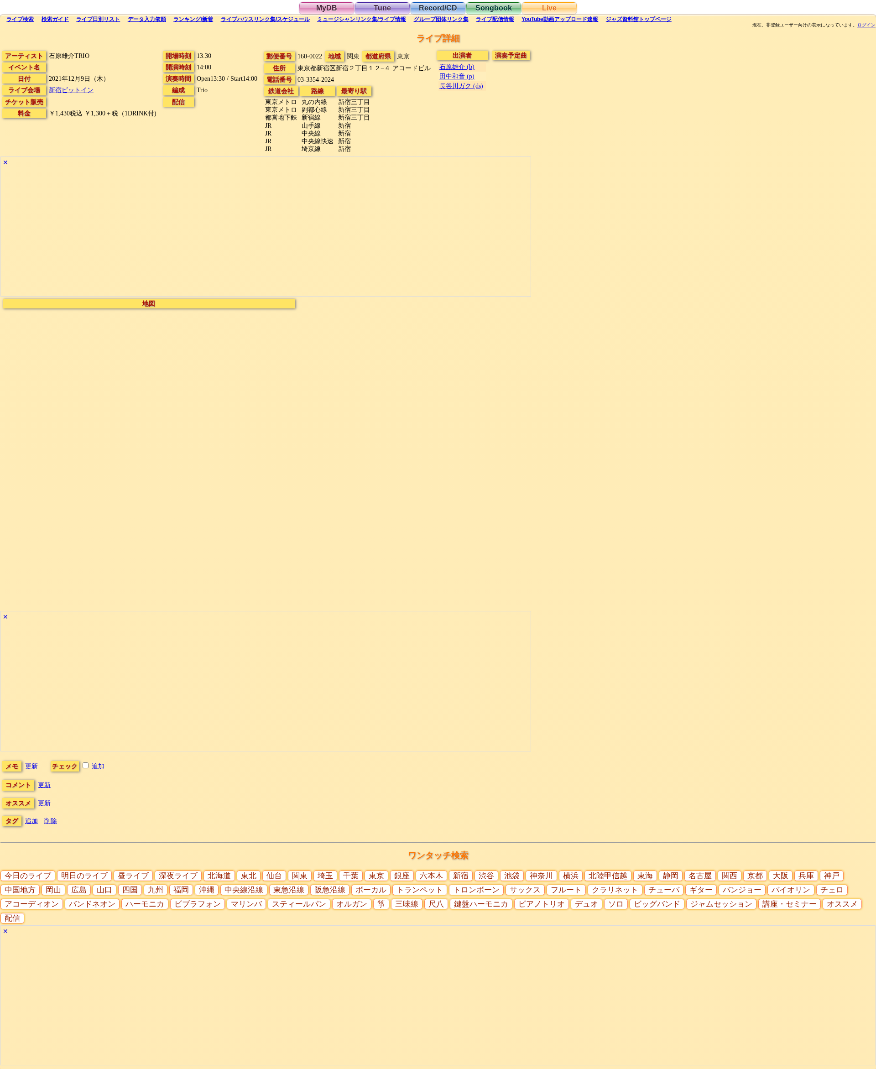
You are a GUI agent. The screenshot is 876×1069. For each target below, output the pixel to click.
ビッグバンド (657, 904)
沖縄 (206, 890)
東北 (248, 875)
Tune (382, 8)
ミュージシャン (361, 19)
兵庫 (806, 875)
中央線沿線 (243, 890)
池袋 (512, 875)
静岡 (670, 875)
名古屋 (700, 875)
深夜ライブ (178, 875)
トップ (639, 19)
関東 (300, 875)
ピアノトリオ (541, 904)
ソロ (616, 904)
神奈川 (541, 875)
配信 (495, 19)
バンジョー (742, 890)
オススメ (842, 904)
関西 (729, 875)
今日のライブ (28, 875)
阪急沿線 (329, 890)
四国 (130, 890)
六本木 (431, 875)
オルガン (351, 904)
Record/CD (438, 8)
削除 (50, 820)
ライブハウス (265, 19)
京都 (755, 875)
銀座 (402, 875)
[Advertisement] (266, 232)
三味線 (406, 904)
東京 (376, 875)
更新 (31, 766)
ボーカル (370, 890)
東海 (645, 875)
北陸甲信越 (608, 875)
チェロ (832, 890)
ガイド (55, 19)
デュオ (586, 904)
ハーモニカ (144, 904)
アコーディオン (32, 904)
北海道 (219, 875)
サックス (525, 890)
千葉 (351, 875)
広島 (79, 890)
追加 (98, 766)
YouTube (559, 19)
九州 (155, 890)
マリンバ (246, 904)
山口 (104, 890)
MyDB (326, 8)
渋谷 (486, 875)
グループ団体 (441, 19)
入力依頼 (147, 19)
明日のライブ (84, 875)
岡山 (53, 890)
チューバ (663, 890)
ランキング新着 (193, 19)
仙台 (274, 875)
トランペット (419, 890)
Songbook (493, 8)
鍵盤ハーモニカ (481, 904)
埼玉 (325, 875)
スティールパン (299, 904)
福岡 (181, 890)
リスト (98, 19)
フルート (566, 890)
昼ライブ (133, 875)
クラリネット (615, 890)
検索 (20, 19)
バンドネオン (92, 904)
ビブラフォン (197, 904)
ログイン (866, 25)
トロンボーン (476, 890)
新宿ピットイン (71, 90)
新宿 (461, 875)
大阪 (780, 875)
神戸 (832, 875)
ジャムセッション (721, 904)
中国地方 (20, 890)
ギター (701, 890)
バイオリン (791, 890)
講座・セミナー (789, 904)
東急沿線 (288, 890)
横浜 (571, 875)
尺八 (436, 904)
